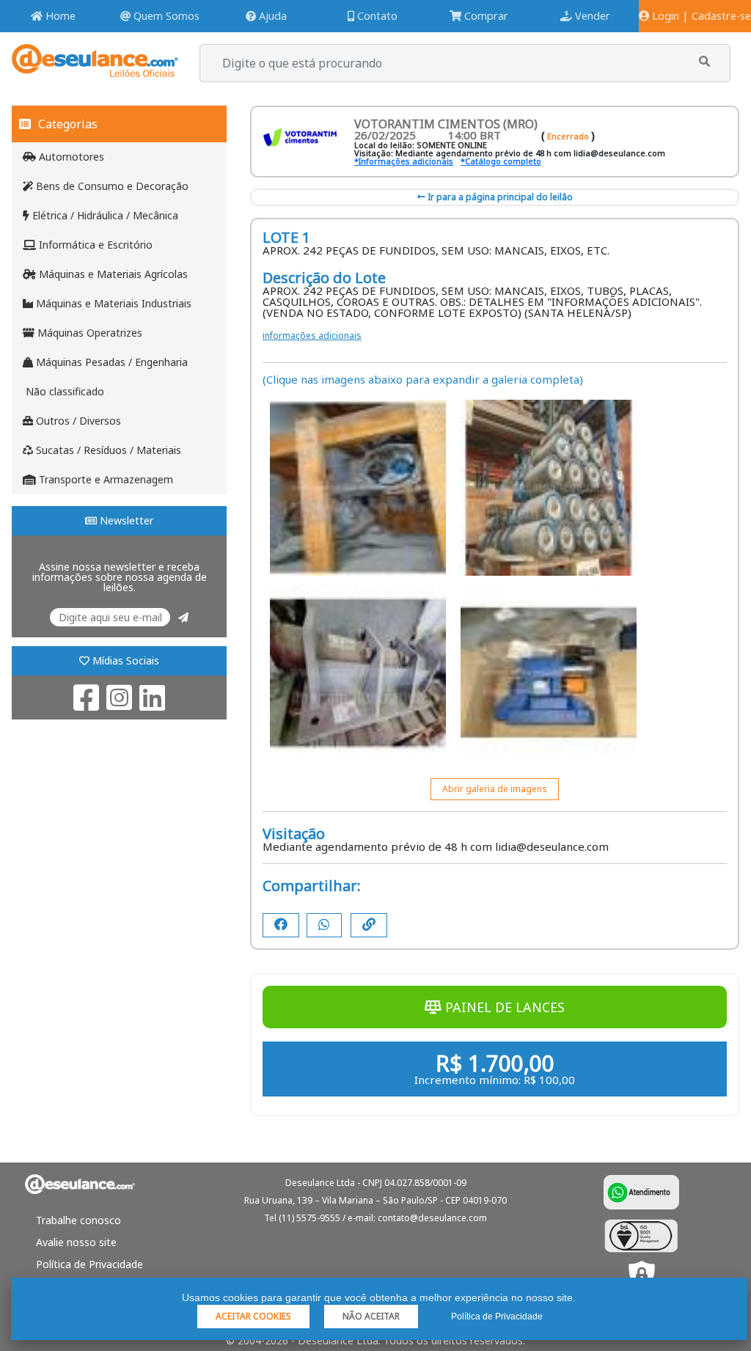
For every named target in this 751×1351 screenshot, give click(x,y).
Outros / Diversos (77, 421)
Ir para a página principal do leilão (499, 197)
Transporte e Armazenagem (104, 479)
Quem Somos (165, 16)
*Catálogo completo (501, 160)
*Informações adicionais (403, 160)
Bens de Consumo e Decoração (110, 186)
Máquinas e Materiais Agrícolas (112, 274)
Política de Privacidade (89, 1264)
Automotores (70, 157)
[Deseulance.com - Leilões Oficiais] (95, 70)
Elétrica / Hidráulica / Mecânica (103, 215)
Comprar (484, 16)
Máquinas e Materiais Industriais (112, 303)
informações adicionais (312, 335)
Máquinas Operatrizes (88, 333)
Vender (591, 16)
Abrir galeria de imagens (494, 789)
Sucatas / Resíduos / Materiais (107, 450)
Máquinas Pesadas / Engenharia (110, 362)
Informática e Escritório (94, 245)
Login (664, 16)
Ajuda (271, 16)
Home (59, 16)
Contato (376, 16)
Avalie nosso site (76, 1242)
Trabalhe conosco (78, 1220)
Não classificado (63, 391)
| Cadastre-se (716, 16)
